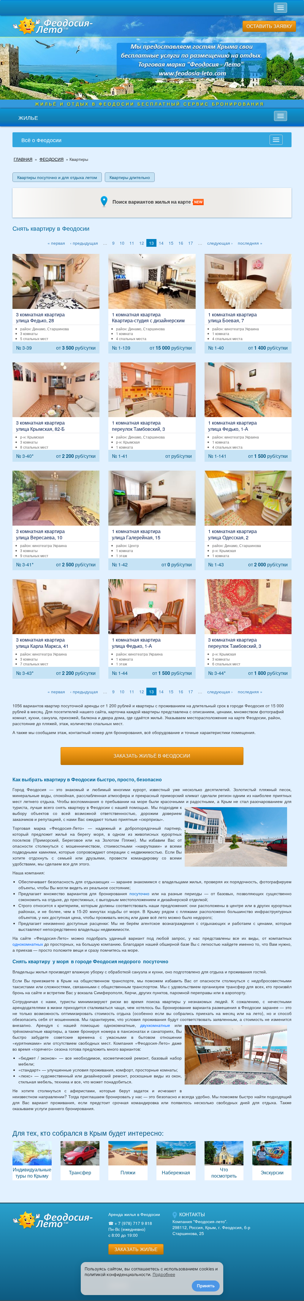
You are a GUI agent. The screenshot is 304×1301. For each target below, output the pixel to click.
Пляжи (128, 1160)
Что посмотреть (224, 1160)
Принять (206, 1285)
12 (141, 243)
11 (131, 243)
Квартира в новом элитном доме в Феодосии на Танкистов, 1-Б (151, 303)
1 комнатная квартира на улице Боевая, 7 (248, 303)
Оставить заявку (269, 26)
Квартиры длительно (130, 177)
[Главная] (52, 1220)
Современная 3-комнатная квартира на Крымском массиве (55, 412)
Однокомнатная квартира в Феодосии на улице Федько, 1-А (248, 412)
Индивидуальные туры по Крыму (32, 1160)
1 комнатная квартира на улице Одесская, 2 (248, 520)
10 (122, 243)
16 (180, 243)
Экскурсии (272, 1160)
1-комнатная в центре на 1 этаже (151, 520)
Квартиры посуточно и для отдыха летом (57, 177)
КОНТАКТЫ (192, 1214)
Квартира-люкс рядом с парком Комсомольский (55, 303)
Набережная (176, 1160)
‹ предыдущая (84, 243)
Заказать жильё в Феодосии (151, 755)
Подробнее (164, 1274)
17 (190, 243)
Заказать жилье (136, 1249)
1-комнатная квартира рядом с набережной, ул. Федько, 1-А (151, 629)
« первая (56, 243)
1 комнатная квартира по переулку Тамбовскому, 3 (151, 412)
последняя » (250, 243)
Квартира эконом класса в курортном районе (248, 629)
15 (171, 243)
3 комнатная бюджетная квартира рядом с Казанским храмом (55, 520)
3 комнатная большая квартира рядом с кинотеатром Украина (55, 629)
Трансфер (80, 1160)
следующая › (220, 243)
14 (161, 243)
